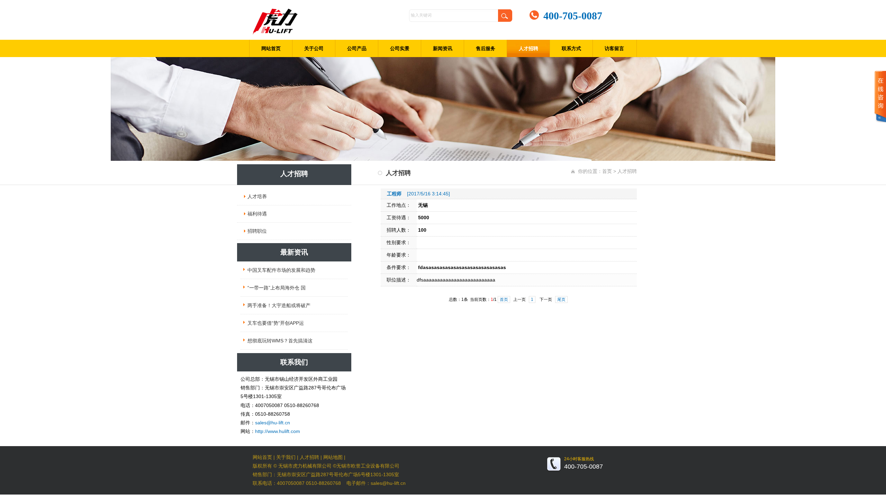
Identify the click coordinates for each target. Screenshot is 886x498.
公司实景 (399, 48)
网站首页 (271, 48)
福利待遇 (257, 213)
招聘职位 (257, 231)
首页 (607, 171)
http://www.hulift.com (277, 431)
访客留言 (614, 48)
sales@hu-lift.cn (272, 422)
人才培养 (257, 196)
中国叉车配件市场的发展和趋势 (281, 270)
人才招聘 (528, 48)
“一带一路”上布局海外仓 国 (276, 287)
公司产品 (357, 48)
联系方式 (571, 48)
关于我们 (286, 457)
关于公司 (314, 48)
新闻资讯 (442, 48)
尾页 (561, 299)
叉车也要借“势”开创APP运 (275, 323)
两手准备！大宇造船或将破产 (278, 305)
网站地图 (333, 457)
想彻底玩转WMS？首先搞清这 (280, 340)
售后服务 (485, 48)
